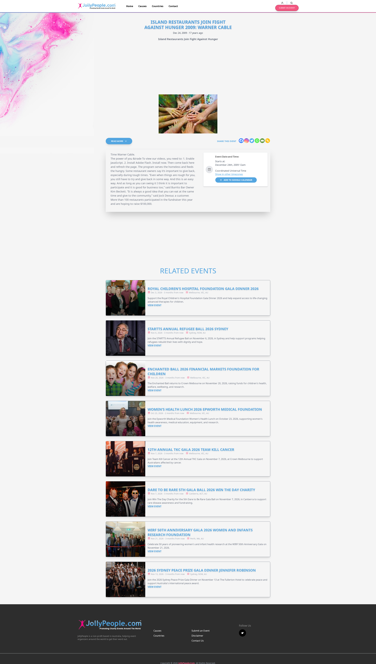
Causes (142, 6)
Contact (173, 6)
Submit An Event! (287, 8)
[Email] (262, 140)
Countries (157, 6)
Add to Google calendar (237, 180)
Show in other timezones (229, 174)
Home (129, 6)
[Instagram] (246, 140)
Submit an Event (201, 630)
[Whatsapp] (257, 140)
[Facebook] (241, 140)
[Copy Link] (267, 140)
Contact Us (198, 640)
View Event (154, 305)
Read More (117, 141)
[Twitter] (251, 140)
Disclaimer (197, 635)
